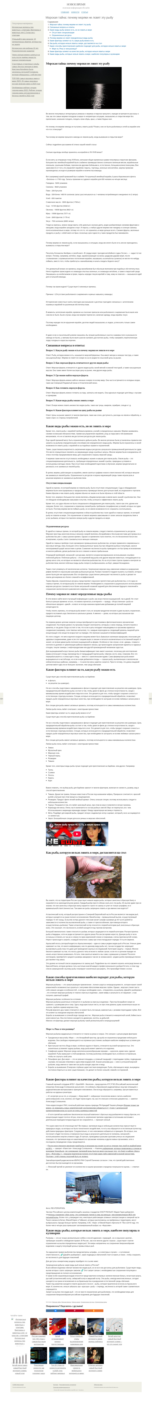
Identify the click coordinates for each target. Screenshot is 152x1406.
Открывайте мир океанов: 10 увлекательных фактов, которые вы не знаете (27, 41)
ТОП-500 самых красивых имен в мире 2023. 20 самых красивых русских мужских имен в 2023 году (26, 81)
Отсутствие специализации (63, 32)
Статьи (84, 11)
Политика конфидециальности (61, 1387)
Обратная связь (98, 1384)
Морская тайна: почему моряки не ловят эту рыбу (70, 24)
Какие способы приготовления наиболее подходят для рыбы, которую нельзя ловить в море (88, 46)
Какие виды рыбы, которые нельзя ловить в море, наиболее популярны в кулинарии (85, 54)
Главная (65, 11)
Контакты (55, 1384)
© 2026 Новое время (18, 1384)
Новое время (76, 4)
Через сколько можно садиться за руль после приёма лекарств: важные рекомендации (26, 57)
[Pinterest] (74, 1310)
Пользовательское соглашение (67, 1384)
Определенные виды (101, 1302)
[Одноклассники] (93, 1310)
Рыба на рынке (76, 1302)
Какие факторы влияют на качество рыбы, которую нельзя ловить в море (80, 51)
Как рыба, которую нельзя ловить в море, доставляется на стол (76, 43)
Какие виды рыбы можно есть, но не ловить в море (71, 30)
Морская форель (66, 1302)
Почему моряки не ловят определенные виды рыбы (71, 38)
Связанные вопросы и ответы (62, 27)
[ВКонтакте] (55, 1310)
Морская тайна (56, 1302)
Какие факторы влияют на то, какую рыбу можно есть (72, 40)
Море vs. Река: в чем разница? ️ (64, 48)
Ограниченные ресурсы (62, 35)
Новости (75, 11)
